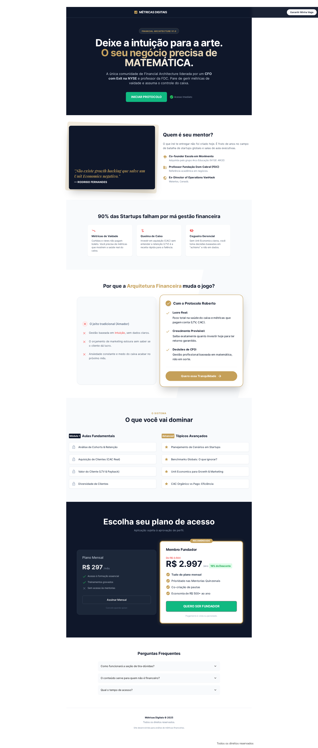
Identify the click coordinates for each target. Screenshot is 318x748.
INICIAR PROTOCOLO (146, 97)
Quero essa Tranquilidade (201, 376)
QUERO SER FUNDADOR (201, 606)
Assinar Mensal (117, 599)
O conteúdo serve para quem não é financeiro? (159, 678)
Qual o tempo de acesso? (159, 690)
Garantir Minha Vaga (301, 12)
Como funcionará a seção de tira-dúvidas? (159, 666)
